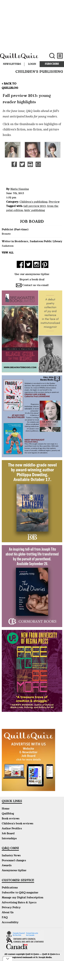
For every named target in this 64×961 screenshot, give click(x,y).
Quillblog (8, 813)
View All (8, 253)
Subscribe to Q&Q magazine (20, 892)
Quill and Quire (21, 57)
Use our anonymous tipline (32, 274)
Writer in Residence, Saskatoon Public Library (32, 241)
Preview (54, 202)
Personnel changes (14, 860)
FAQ (5, 917)
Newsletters (12, 64)
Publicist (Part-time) (15, 229)
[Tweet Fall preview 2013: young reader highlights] (22, 164)
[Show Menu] (60, 56)
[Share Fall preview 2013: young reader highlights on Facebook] (14, 164)
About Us (8, 912)
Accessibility (10, 922)
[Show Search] (52, 56)
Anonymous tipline (14, 870)
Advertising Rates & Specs (19, 902)
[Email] (38, 164)
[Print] (30, 164)
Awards (7, 865)
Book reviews (10, 818)
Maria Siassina (19, 189)
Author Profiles (12, 828)
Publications (10, 887)
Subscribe (52, 64)
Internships (9, 838)
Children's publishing (33, 202)
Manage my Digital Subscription (22, 897)
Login (32, 64)
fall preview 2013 (34, 206)
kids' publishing (34, 210)
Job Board (8, 833)
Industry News (11, 855)
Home (6, 809)
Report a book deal (32, 279)
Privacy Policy (11, 907)
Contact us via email (35, 285)
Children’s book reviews (17, 823)
